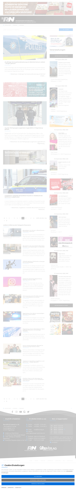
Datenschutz (11, 487)
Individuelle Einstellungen (38, 483)
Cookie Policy (18, 487)
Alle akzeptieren (38, 476)
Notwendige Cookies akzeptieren (38, 480)
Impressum (3, 487)
